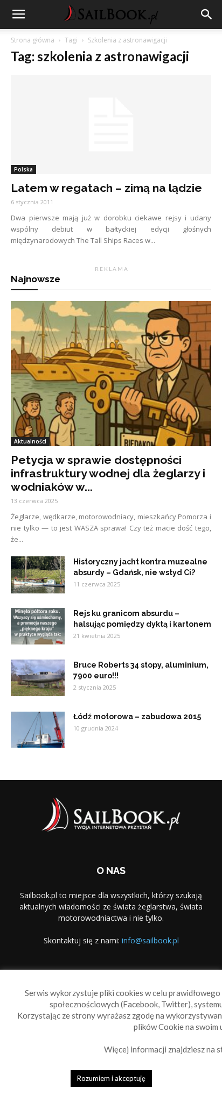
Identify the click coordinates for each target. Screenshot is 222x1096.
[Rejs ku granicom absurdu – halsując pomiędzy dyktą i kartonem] (38, 626)
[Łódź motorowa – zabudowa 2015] (38, 729)
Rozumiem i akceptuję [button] (111, 1078)
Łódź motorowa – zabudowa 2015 (137, 716)
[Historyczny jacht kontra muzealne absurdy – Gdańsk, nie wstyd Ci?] (38, 575)
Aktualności (30, 441)
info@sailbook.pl (150, 940)
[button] (207, 14)
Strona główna (32, 40)
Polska (23, 169)
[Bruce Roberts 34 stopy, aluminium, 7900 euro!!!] (38, 678)
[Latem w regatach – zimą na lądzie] (111, 124)
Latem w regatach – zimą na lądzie (106, 188)
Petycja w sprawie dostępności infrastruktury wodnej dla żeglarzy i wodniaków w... (108, 473)
